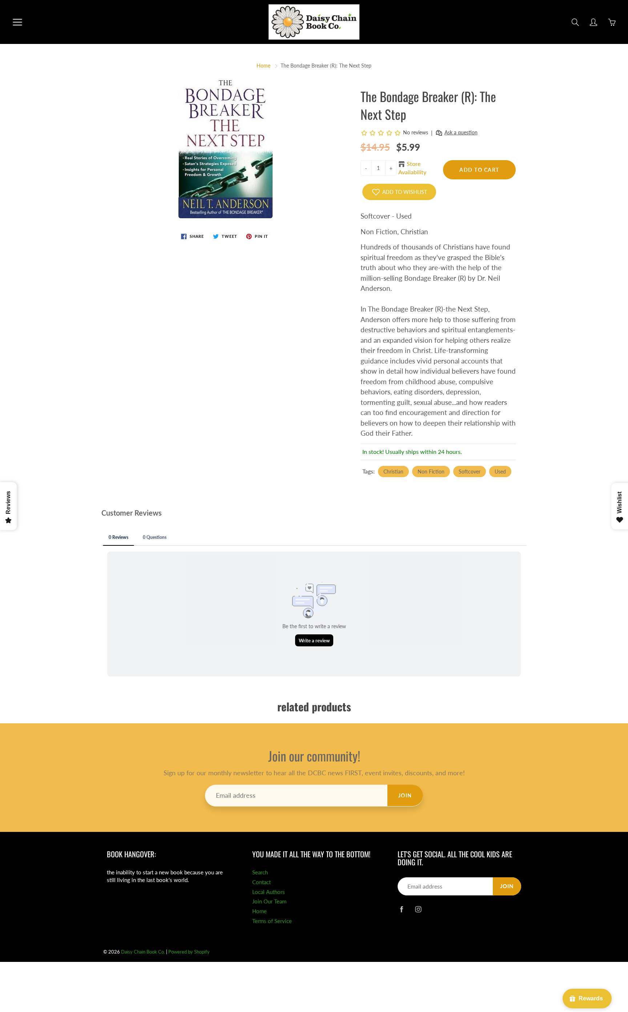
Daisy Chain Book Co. (143, 952)
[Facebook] (401, 909)
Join (405, 795)
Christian (393, 471)
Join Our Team (269, 901)
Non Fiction (431, 471)
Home (263, 65)
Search (260, 872)
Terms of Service (272, 921)
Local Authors (268, 892)
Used (500, 471)
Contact (261, 882)
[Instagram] (418, 909)
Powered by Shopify (189, 952)
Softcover (469, 471)
